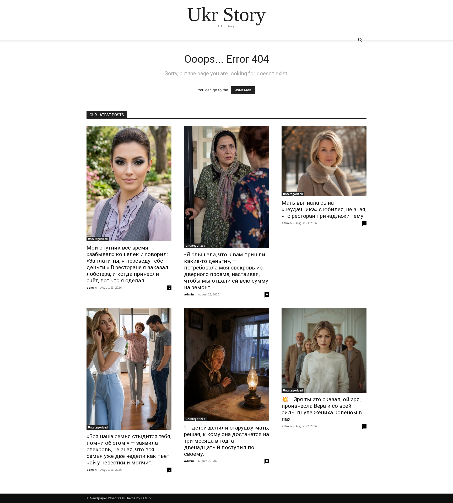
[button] (360, 40)
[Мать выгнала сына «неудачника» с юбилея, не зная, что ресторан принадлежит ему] (324, 161)
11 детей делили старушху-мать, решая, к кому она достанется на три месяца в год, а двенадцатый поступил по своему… (226, 441)
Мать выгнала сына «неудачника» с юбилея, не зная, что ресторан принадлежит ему (324, 209)
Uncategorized (98, 239)
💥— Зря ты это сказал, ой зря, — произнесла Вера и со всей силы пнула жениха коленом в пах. (324, 409)
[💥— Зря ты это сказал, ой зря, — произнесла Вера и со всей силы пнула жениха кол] (324, 350)
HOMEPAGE (243, 90)
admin (92, 287)
